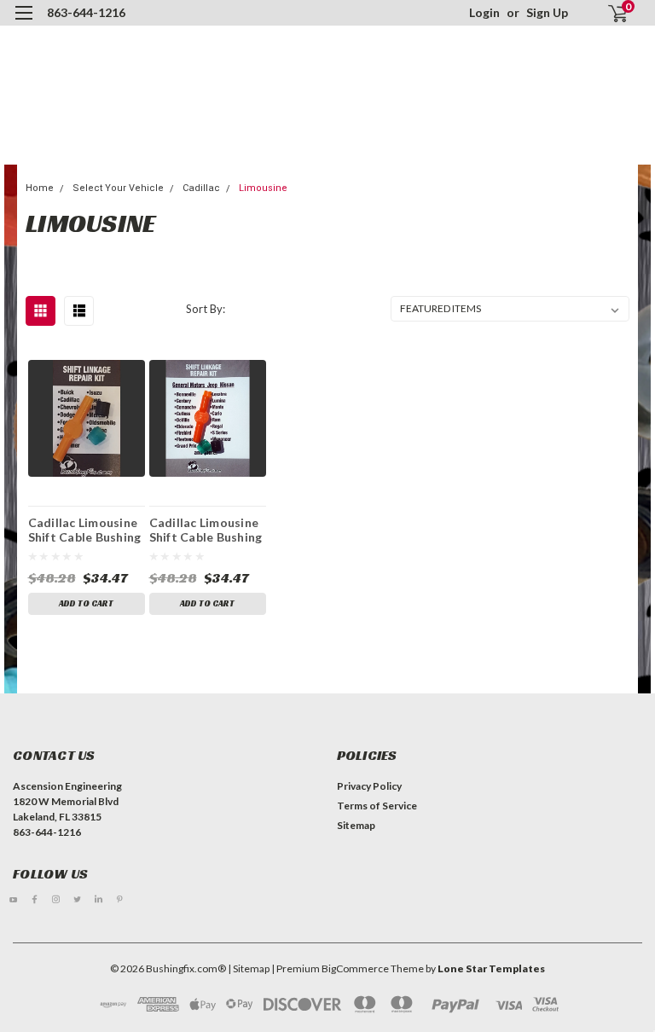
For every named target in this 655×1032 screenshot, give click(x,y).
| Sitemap (249, 968)
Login (484, 12)
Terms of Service (377, 805)
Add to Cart (86, 603)
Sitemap (356, 825)
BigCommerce (355, 968)
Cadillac (201, 188)
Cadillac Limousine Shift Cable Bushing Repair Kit (206, 529)
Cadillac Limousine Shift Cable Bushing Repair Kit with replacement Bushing (85, 529)
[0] (611, 13)
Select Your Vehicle (118, 188)
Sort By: (205, 309)
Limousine (263, 188)
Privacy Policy (369, 786)
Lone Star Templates (491, 968)
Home (40, 188)
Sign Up (547, 12)
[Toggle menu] (23, 23)
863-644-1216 (86, 12)
